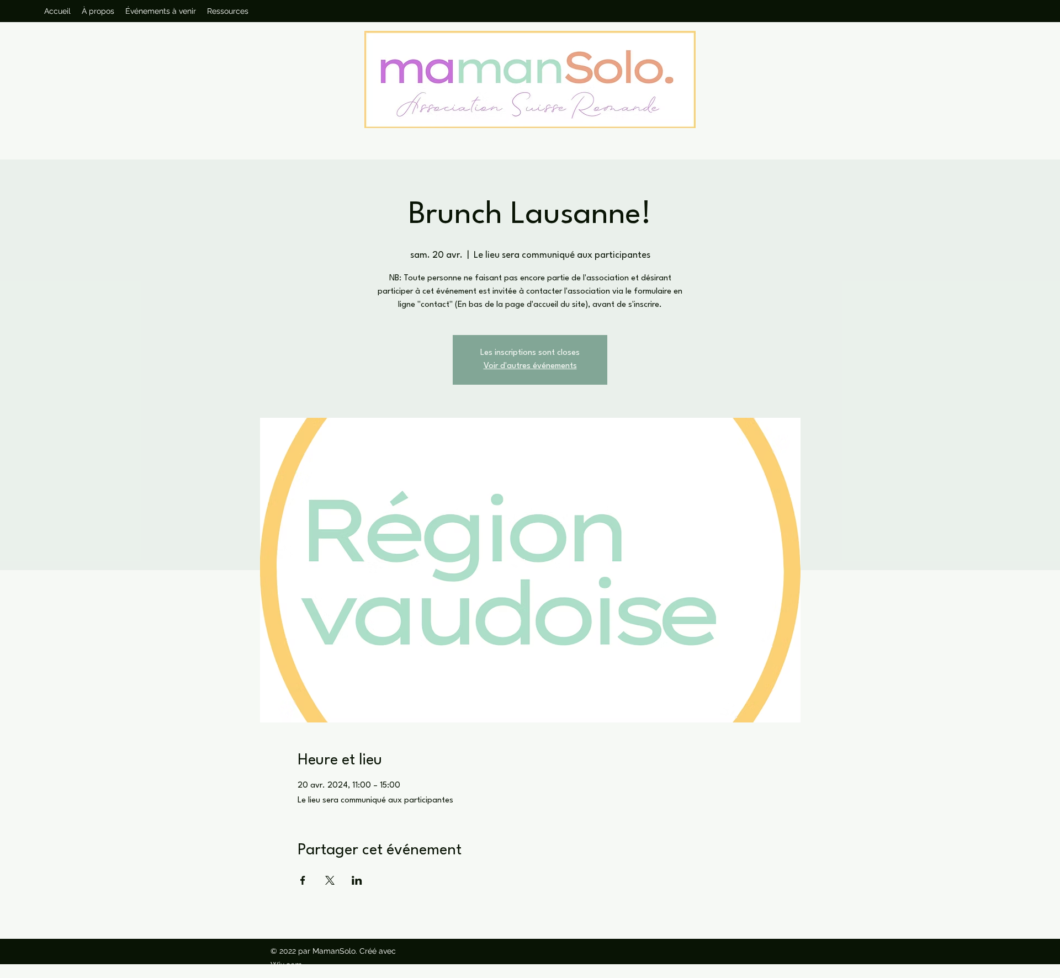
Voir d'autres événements (530, 366)
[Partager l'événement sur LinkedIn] (357, 880)
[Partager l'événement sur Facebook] (303, 880)
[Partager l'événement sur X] (330, 880)
